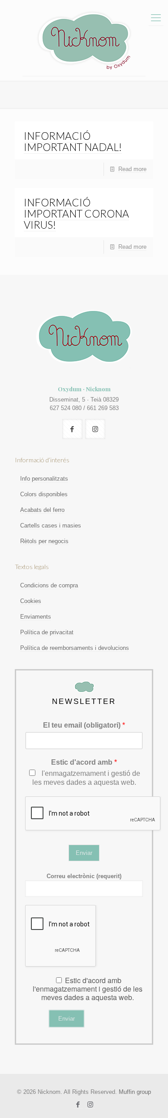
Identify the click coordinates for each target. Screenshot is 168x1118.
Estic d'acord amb (84, 762)
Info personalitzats (44, 478)
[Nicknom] (84, 40)
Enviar (84, 853)
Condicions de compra (49, 585)
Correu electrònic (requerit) (84, 876)
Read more (132, 169)
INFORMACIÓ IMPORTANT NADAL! (73, 141)
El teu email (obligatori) (84, 725)
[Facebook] (78, 1105)
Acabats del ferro (42, 510)
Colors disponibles (44, 494)
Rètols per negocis (44, 541)
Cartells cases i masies (50, 525)
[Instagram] (90, 1105)
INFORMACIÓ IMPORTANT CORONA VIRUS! (76, 213)
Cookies (30, 601)
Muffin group (135, 1092)
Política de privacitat (46, 632)
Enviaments (35, 616)
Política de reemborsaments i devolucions (74, 648)
